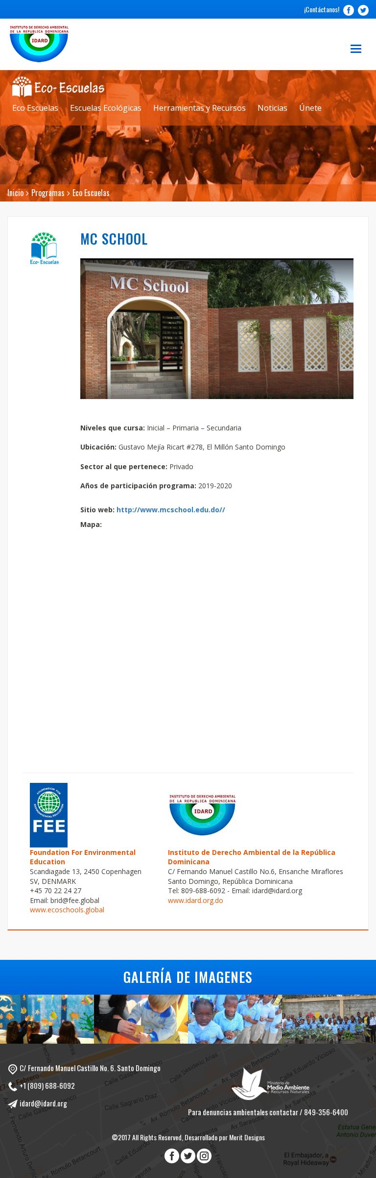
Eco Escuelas (35, 107)
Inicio (15, 193)
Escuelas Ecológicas (105, 107)
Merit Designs (247, 1137)
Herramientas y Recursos (199, 107)
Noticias (272, 107)
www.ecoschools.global (67, 909)
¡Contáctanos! (321, 9)
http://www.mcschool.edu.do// (171, 509)
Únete (310, 107)
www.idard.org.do (195, 900)
